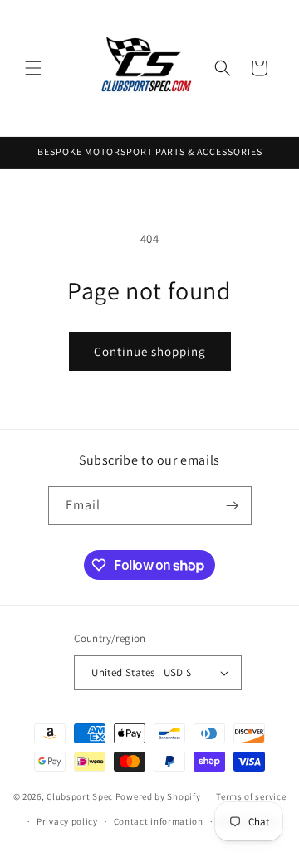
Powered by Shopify (158, 795)
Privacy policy (67, 821)
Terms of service (251, 796)
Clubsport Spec (80, 795)
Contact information (158, 821)
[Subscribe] (232, 505)
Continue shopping (150, 351)
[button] (33, 68)
